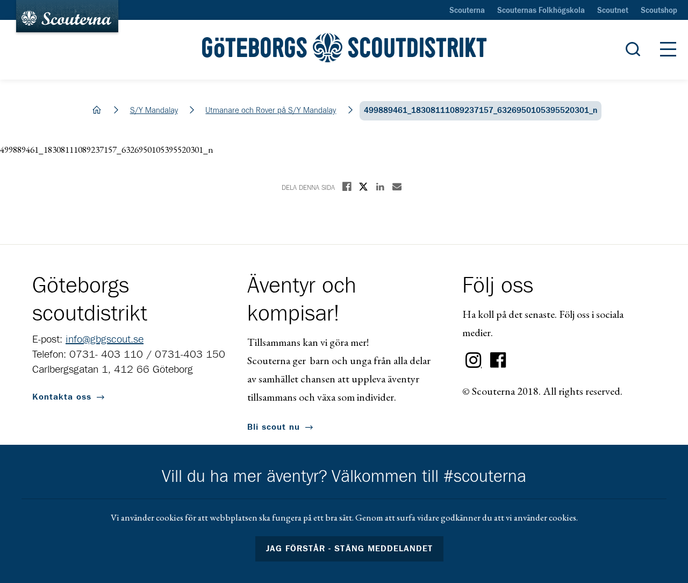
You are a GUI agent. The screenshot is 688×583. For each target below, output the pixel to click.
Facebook (498, 360)
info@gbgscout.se (105, 339)
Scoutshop (659, 11)
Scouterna (467, 11)
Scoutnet (612, 11)
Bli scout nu (273, 427)
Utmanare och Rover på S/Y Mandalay (270, 110)
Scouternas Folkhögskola (541, 11)
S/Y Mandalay (154, 110)
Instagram (473, 360)
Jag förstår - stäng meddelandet (349, 548)
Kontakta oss (61, 397)
